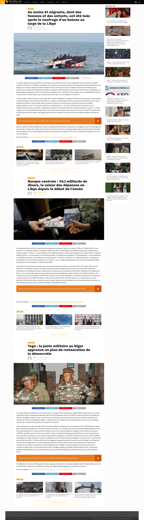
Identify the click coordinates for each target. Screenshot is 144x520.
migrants (59, 137)
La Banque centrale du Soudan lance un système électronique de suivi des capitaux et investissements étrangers (29, 328)
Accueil (26, 2)
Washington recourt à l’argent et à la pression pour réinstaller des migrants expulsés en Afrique (27, 163)
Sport (57, 2)
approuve (32, 469)
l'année (65, 302)
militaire (50, 469)
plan (58, 469)
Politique (35, 2)
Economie (50, 2)
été (42, 137)
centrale (39, 302)
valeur (80, 302)
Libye (54, 137)
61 (29, 137)
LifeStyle (64, 2)
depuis (56, 302)
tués (75, 137)
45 (30, 302)
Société (42, 2)
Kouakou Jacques (40, 27)
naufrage (70, 137)
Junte (45, 469)
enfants (37, 137)
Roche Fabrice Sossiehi (42, 357)
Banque (33, 302)
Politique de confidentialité (122, 518)
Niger (55, 469)
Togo (72, 469)
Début (45, 302)
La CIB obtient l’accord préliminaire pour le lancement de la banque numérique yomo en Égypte (88, 328)
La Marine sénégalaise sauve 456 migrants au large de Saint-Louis (87, 162)
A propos (102, 518)
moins (64, 137)
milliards (75, 302)
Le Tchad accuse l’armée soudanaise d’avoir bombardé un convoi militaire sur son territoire (29, 496)
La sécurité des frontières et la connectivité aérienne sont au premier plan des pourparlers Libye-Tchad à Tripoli (88, 496)
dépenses (50, 302)
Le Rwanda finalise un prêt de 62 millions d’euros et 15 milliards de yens (58, 327)
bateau (32, 137)
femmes (46, 137)
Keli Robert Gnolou (41, 192)
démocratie (39, 469)
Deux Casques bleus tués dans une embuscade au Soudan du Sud (56, 162)
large (50, 137)
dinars (60, 302)
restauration (65, 469)
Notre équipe (109, 518)
